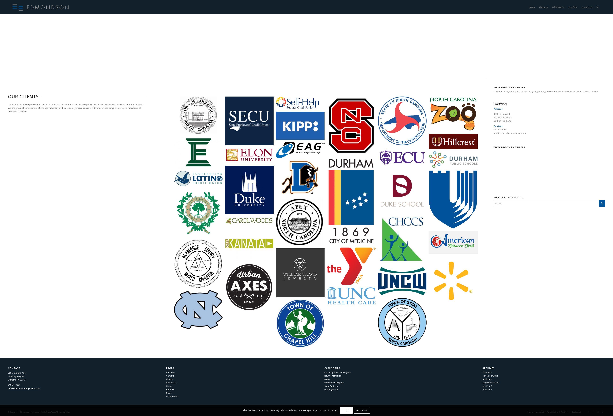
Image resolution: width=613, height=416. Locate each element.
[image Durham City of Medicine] (352, 202)
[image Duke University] (250, 191)
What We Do (172, 396)
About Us (170, 372)
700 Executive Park (503, 117)
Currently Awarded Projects (337, 372)
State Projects (331, 386)
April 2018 (487, 386)
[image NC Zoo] (454, 115)
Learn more (362, 410)
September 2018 (490, 382)
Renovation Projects (334, 382)
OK (346, 410)
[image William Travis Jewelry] (301, 273)
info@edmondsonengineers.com (510, 133)
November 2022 (490, 375)
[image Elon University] (250, 157)
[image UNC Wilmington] (403, 282)
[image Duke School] (403, 191)
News (327, 379)
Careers (170, 375)
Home (169, 386)
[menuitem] (532, 7)
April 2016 (487, 389)
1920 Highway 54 (502, 114)
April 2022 (487, 379)
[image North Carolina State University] (352, 127)
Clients (169, 379)
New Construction (332, 375)
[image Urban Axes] (250, 288)
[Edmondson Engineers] (41, 7)
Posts (169, 393)
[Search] (597, 7)
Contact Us (171, 382)
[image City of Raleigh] (199, 214)
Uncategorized (331, 389)
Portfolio (170, 389)
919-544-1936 (500, 129)
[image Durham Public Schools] (454, 160)
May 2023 (487, 372)
